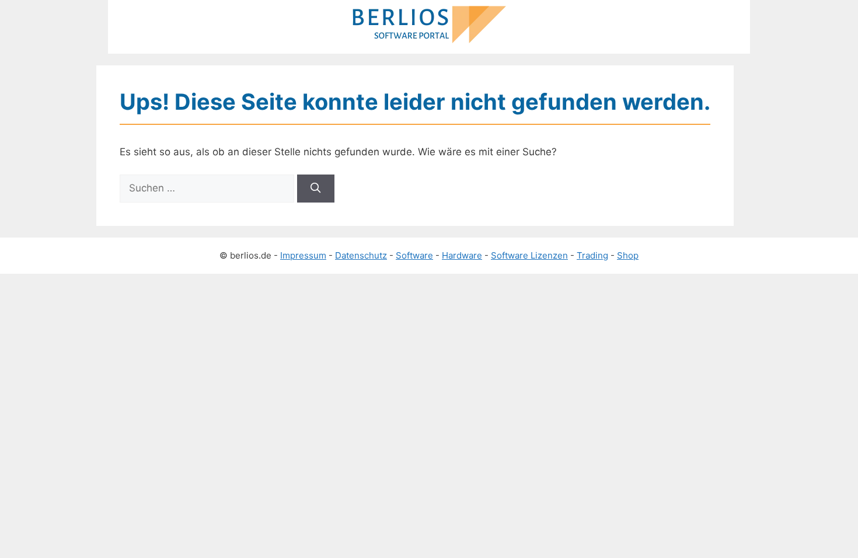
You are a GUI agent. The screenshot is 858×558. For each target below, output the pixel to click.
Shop (628, 255)
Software (414, 255)
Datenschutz (361, 255)
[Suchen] (315, 189)
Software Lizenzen (529, 255)
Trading (592, 255)
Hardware (462, 255)
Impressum (303, 255)
